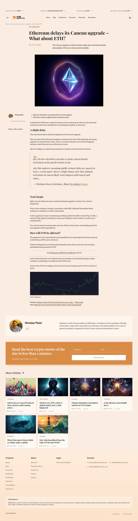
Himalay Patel (19, 115)
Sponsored (9, 489)
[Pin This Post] (18, 134)
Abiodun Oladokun (77, 408)
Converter (72, 17)
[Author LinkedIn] (27, 328)
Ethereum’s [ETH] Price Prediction (63, 253)
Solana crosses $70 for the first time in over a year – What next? (60, 302)
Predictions (62, 17)
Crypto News (44, 399)
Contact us (34, 470)
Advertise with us (37, 466)
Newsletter (92, 17)
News (48, 17)
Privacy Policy (116, 514)
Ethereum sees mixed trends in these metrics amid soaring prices (57, 305)
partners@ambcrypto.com (98, 462)
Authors (33, 474)
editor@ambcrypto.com (120, 462)
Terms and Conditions (63, 462)
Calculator (81, 17)
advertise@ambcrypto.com (98, 467)
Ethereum (34, 27)
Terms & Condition (127, 514)
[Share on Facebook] (10, 134)
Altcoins (74, 399)
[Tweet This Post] (14, 134)
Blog (54, 17)
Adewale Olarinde (12, 411)
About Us (34, 462)
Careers (33, 477)
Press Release (10, 485)
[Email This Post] (23, 134)
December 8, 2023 (79, 184)
